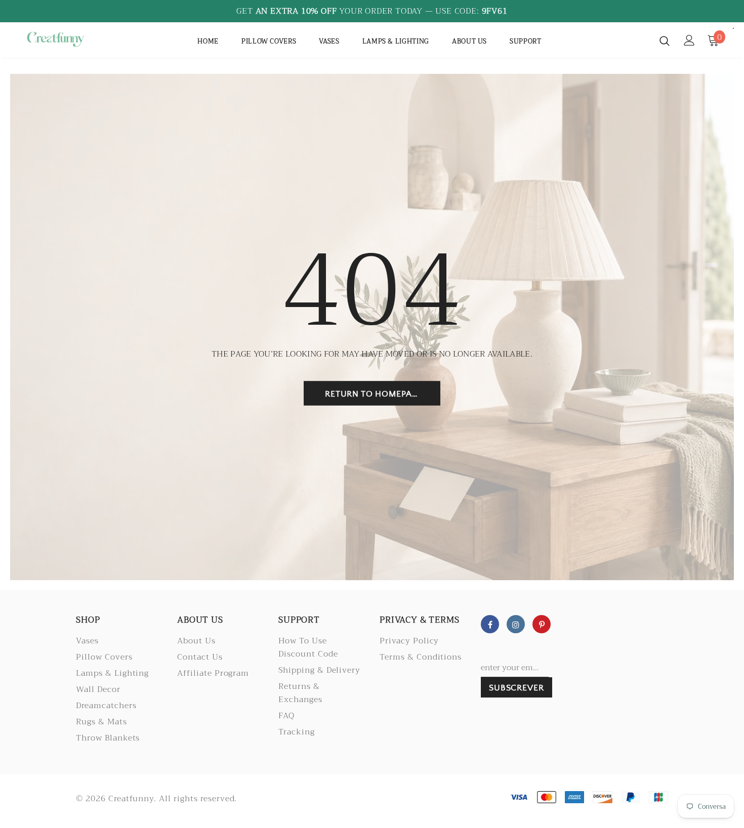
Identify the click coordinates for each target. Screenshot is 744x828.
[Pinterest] (541, 624)
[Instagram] (516, 624)
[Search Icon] (664, 40)
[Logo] (55, 39)
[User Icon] (689, 40)
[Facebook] (490, 624)
